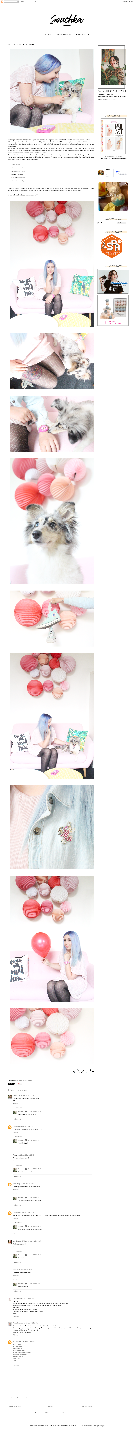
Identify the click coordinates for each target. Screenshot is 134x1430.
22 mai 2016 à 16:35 (27, 1126)
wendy (30, 1080)
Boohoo (18, 165)
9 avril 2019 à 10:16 (28, 1341)
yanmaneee (17, 1341)
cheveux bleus (19, 1080)
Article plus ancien (86, 1406)
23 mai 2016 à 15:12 (27, 1212)
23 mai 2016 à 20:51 (34, 1241)
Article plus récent (15, 1406)
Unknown (16, 1126)
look (25, 1080)
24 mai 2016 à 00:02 (34, 1226)
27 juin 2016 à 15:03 (32, 1323)
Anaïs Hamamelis (19, 1323)
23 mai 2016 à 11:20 (34, 1111)
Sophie (15, 1270)
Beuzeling (16, 1184)
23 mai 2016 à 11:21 (34, 1140)
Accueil (50, 1406)
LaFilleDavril (17, 1298)
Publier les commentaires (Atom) (55, 1413)
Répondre (16, 1103)
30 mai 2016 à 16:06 (25, 1270)
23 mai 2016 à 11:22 (34, 1197)
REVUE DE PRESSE (82, 34)
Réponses (18, 1108)
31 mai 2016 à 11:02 (34, 1283)
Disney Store (21, 171)
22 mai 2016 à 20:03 (27, 1155)
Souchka (21, 1111)
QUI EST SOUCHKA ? (63, 34)
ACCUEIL (48, 34)
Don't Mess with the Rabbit (78, 142)
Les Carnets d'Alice (20, 1241)
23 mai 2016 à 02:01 (27, 1184)
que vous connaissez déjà (80, 140)
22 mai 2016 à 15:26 (28, 1096)
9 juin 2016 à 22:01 (28, 1298)
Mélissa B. (16, 1096)
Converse (22, 178)
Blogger (102, 1426)
